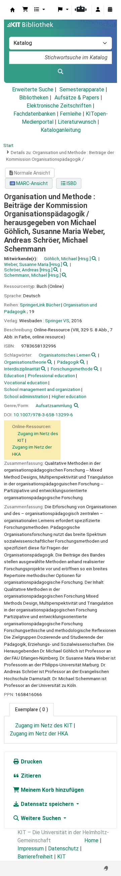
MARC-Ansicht (31, 183)
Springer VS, (57, 320)
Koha (12, 9)
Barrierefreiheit (35, 856)
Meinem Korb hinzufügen (51, 790)
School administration (26, 396)
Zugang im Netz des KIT (44, 725)
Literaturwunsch (77, 122)
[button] (25, 9)
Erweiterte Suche (32, 89)
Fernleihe (70, 114)
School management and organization (42, 389)
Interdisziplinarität (22, 368)
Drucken (30, 761)
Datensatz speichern (47, 804)
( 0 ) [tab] (31, 710)
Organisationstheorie (25, 362)
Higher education (69, 396)
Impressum (30, 848)
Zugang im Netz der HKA (39, 733)
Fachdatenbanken (34, 114)
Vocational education (25, 382)
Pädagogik (68, 362)
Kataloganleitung (61, 130)
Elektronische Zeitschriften (59, 105)
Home (91, 840)
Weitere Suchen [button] (40, 818)
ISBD (71, 183)
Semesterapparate (81, 89)
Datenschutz (63, 848)
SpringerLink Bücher (40, 304)
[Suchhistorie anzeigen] (110, 9)
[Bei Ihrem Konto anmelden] (98, 9)
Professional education (51, 375)
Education (14, 375)
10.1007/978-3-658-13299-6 (43, 414)
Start (8, 145)
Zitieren (30, 776)
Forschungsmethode (72, 368)
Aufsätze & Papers (76, 97)
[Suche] (60, 72)
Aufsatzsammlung (54, 405)
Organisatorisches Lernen (64, 355)
